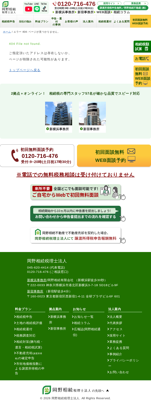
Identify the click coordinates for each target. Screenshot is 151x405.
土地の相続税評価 (29, 323)
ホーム (7, 31)
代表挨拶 (115, 323)
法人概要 (115, 316)
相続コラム (122, 12)
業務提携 (136, 3)
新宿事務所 (86, 12)
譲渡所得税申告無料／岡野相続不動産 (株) (123, 8)
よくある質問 (119, 348)
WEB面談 (104, 12)
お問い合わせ (119, 372)
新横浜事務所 (65, 12)
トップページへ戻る (25, 70)
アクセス (116, 329)
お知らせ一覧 (83, 316)
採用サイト (109, 3)
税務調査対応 (26, 335)
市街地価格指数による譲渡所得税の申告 (30, 368)
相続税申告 (24, 316)
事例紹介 (115, 354)
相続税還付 (24, 329)
